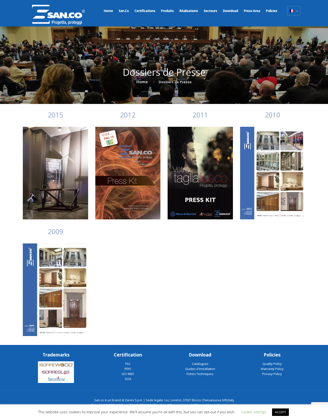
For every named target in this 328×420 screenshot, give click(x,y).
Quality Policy (272, 364)
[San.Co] (59, 13)
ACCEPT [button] (280, 412)
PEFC (128, 369)
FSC (128, 364)
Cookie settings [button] (253, 411)
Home (142, 81)
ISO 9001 (128, 374)
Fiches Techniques (200, 374)
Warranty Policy (272, 369)
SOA (128, 379)
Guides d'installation (200, 369)
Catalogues (200, 364)
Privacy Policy (272, 374)
